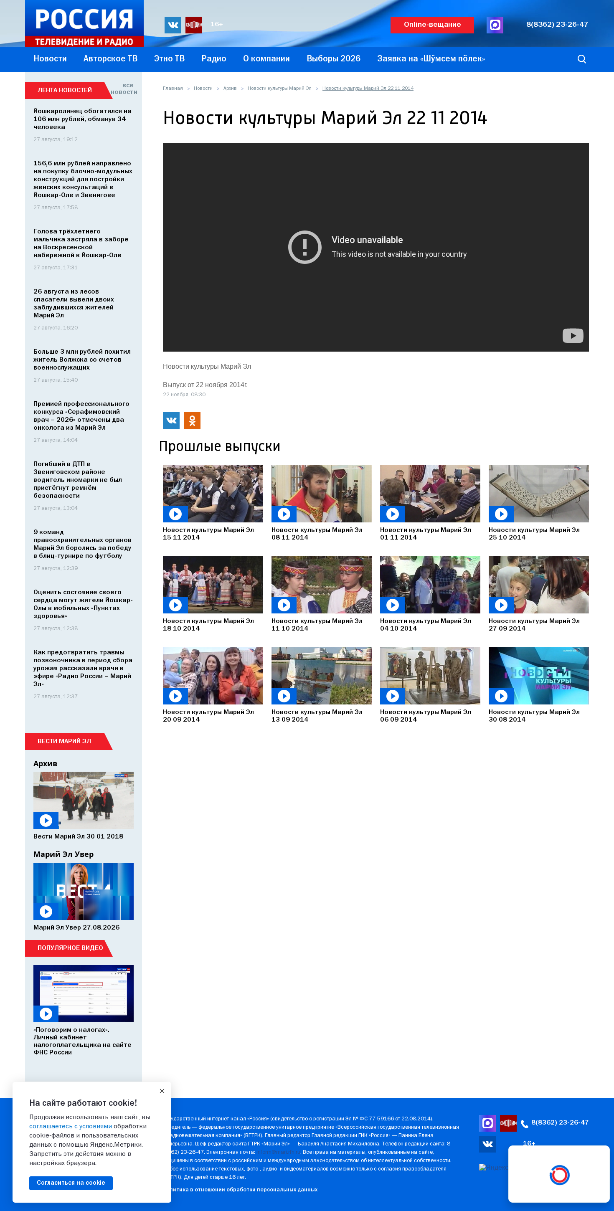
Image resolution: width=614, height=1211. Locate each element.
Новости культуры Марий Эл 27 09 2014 (534, 625)
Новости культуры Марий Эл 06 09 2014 (425, 716)
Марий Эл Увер (63, 854)
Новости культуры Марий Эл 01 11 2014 (425, 534)
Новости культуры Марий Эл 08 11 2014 (317, 534)
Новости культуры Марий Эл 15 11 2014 (208, 534)
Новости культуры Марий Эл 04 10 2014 (425, 625)
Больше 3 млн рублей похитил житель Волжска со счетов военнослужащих (82, 360)
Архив (230, 88)
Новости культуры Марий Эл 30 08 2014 (534, 716)
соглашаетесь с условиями (70, 1127)
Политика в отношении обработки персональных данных (239, 1190)
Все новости (122, 89)
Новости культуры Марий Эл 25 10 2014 (534, 534)
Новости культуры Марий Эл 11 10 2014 (317, 625)
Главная (173, 88)
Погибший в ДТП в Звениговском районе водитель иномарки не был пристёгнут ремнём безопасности (77, 480)
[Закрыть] (162, 1091)
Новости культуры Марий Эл (280, 88)
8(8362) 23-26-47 (557, 25)
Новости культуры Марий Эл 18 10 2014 (208, 625)
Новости (203, 88)
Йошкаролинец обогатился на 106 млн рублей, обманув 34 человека (82, 119)
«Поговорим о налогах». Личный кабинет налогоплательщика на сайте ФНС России (82, 1041)
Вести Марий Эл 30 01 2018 (78, 837)
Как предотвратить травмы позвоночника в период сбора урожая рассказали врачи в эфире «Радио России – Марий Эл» (82, 668)
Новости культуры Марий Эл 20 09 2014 (208, 716)
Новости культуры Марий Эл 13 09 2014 (317, 716)
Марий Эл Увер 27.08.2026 (76, 928)
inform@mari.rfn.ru (278, 1152)
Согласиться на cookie (71, 1183)
